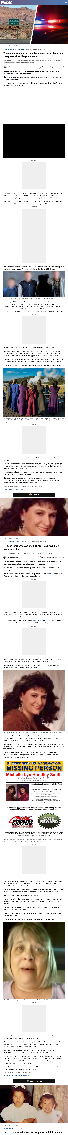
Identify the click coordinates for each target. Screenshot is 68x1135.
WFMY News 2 (56, 901)
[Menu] (66, 2)
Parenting (17, 489)
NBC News (37, 621)
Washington (26, 309)
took (18, 1042)
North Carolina (18, 1075)
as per (46, 198)
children (9, 77)
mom (14, 617)
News (10, 46)
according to (38, 204)
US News (16, 46)
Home (5, 46)
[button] (63, 67)
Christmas (49, 574)
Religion (22, 489)
